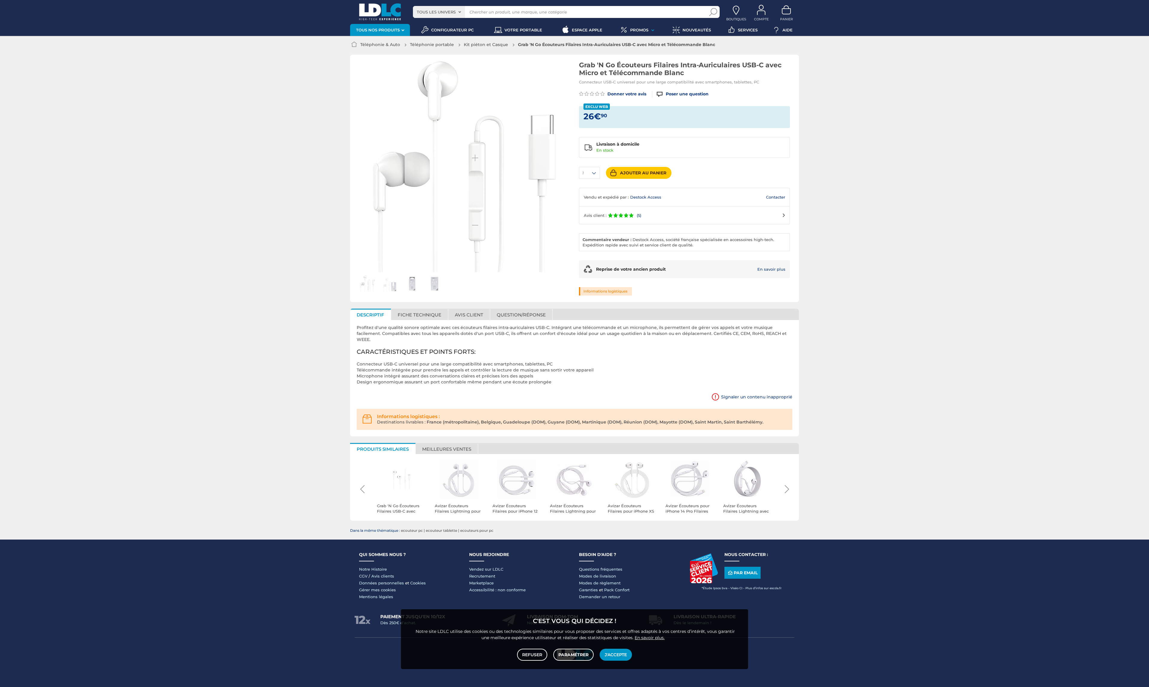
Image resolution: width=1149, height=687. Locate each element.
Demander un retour (599, 596)
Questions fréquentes (600, 569)
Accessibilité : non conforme (497, 589)
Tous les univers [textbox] (436, 12)
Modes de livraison (597, 576)
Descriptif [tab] (370, 315)
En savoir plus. (650, 637)
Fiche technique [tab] (419, 315)
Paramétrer (573, 654)
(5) (639, 215)
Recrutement (482, 576)
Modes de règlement (600, 583)
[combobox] (439, 12)
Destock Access (645, 197)
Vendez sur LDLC (486, 569)
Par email (746, 572)
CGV (363, 576)
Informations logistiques (605, 291)
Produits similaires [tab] (383, 449)
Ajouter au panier (643, 173)
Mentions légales (376, 596)
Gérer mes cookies (377, 589)
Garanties (588, 589)
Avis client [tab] (469, 315)
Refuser (532, 654)
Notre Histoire (373, 569)
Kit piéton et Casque (486, 44)
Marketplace (481, 583)
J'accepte (616, 654)
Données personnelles (381, 583)
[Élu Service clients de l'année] (703, 581)
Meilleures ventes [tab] (446, 449)
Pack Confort (617, 589)
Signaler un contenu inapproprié (756, 397)
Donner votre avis (626, 94)
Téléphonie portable (432, 44)
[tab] (521, 314)
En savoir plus (771, 269)
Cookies (418, 583)
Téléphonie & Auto (380, 44)
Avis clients (382, 576)
